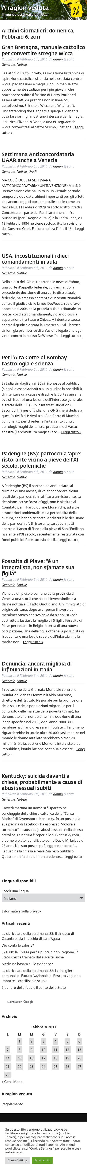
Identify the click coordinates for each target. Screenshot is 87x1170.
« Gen (6, 1081)
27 (79, 1066)
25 (55, 1066)
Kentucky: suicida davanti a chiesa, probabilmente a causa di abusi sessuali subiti (42, 782)
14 (8, 1058)
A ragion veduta (25, 8)
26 (67, 1066)
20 (79, 1058)
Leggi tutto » (71, 335)
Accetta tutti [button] (42, 1160)
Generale (8, 64)
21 (8, 1066)
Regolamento (12, 1104)
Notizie (22, 64)
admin (58, 59)
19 (67, 1058)
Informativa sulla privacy (21, 911)
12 (67, 1049)
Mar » (17, 1081)
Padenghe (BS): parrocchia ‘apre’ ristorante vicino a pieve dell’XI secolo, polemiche (41, 460)
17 (43, 1058)
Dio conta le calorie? (18, 945)
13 (79, 1049)
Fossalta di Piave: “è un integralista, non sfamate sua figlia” (38, 567)
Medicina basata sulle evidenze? (27, 964)
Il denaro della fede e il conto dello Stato (34, 987)
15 (20, 1058)
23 (31, 1066)
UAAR (33, 171)
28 (8, 1075)
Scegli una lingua (15, 891)
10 (43, 1049)
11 (55, 1049)
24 (43, 1066)
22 (20, 1066)
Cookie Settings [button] (17, 1160)
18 (55, 1058)
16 (31, 1058)
